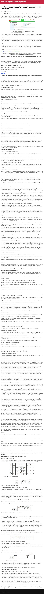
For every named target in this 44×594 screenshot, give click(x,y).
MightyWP (9, 592)
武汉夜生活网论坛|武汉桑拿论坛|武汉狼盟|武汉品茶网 (13, 1)
